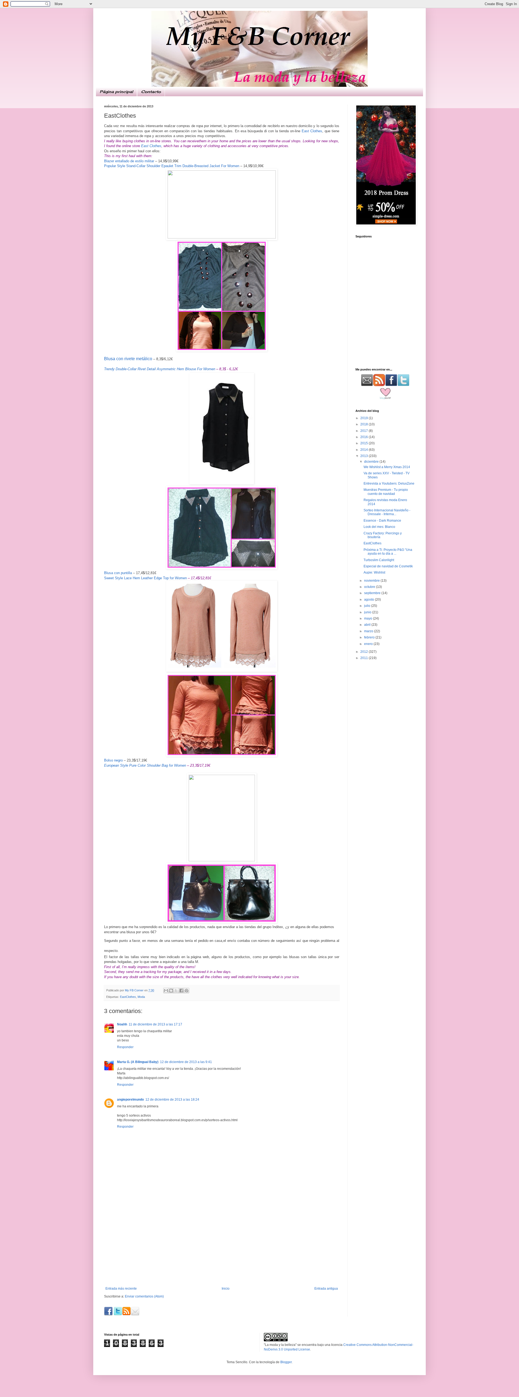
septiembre (372, 593)
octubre (370, 587)
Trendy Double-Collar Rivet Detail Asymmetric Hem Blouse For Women (159, 369)
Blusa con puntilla (118, 573)
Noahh (122, 1024)
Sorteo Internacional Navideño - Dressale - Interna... (387, 512)
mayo (368, 618)
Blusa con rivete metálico (128, 358)
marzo (369, 631)
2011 (364, 658)
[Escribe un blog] (171, 990)
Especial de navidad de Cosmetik (388, 566)
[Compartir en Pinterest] (186, 990)
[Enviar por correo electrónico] (166, 990)
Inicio (225, 1288)
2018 (364, 424)
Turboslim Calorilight (379, 560)
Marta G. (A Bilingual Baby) (137, 1062)
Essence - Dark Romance (382, 520)
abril (367, 625)
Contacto (151, 91)
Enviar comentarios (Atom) (144, 1296)
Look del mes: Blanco (379, 527)
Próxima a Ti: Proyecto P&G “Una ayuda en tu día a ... (388, 551)
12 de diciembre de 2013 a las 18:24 (172, 1099)
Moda (141, 996)
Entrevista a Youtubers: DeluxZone (389, 483)
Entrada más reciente (121, 1288)
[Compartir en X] (176, 990)
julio (367, 606)
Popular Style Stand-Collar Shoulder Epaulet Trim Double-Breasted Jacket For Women (171, 166)
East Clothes (312, 131)
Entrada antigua (326, 1288)
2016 (364, 437)
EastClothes (128, 996)
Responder (125, 1047)
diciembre (372, 462)
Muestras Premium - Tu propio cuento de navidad (386, 491)
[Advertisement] (221, 1246)
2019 (364, 418)
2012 (364, 652)
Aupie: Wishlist (374, 572)
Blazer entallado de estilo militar (129, 161)
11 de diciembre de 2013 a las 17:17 (155, 1024)
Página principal (116, 91)
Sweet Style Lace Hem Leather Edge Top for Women (145, 578)
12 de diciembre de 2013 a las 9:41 (186, 1062)
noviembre (372, 580)
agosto (369, 599)
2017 (364, 431)
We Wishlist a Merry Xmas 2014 (387, 467)
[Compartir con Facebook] (181, 990)
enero (369, 644)
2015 (364, 443)
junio (368, 612)
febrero (369, 637)
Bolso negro (113, 760)
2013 (364, 456)
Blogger (286, 1362)
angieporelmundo (130, 1099)
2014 (364, 450)
